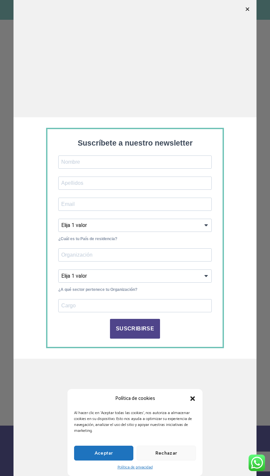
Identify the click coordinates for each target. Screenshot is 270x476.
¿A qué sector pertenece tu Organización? (97, 289)
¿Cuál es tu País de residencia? (87, 239)
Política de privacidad (135, 467)
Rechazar (166, 453)
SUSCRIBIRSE (135, 328)
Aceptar (103, 453)
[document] (135, 238)
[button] (192, 398)
